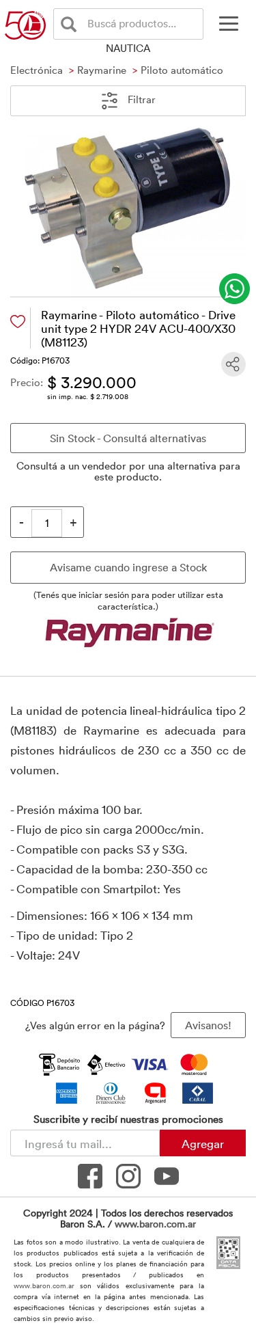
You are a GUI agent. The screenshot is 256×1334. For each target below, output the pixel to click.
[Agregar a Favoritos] (17, 321)
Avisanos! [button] (208, 1025)
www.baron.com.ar (155, 1223)
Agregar (203, 1143)
